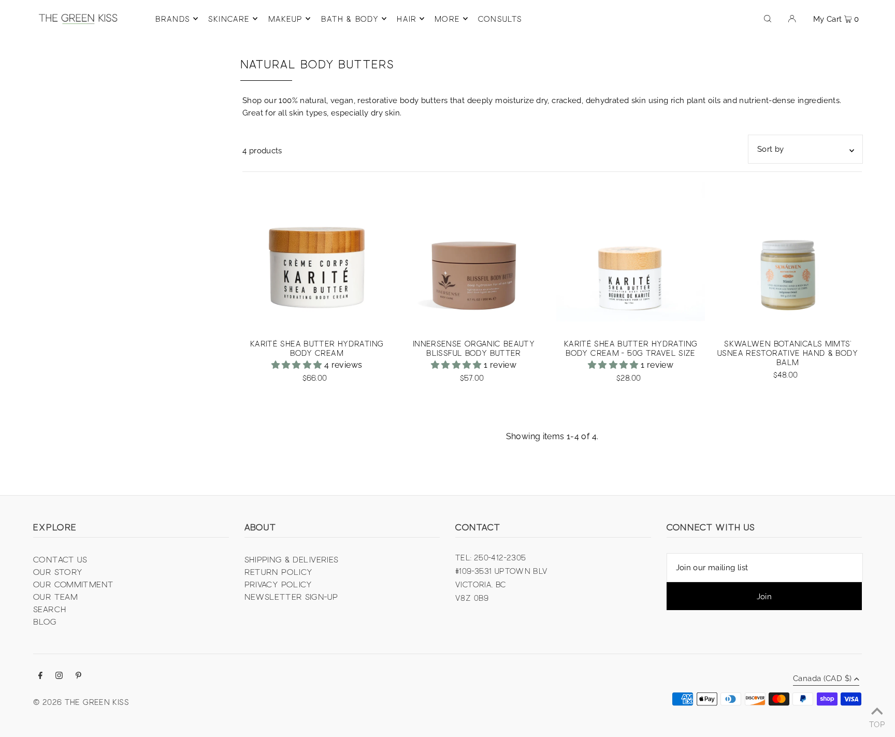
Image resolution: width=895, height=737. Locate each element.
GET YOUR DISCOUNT (518, 405)
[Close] (574, 299)
